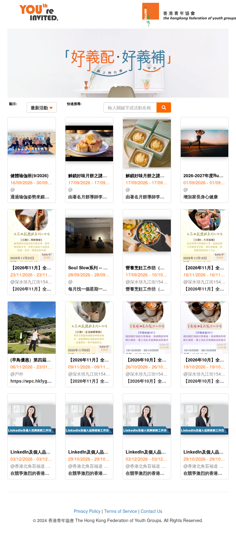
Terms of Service (120, 511)
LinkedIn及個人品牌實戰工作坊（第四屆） (51, 452)
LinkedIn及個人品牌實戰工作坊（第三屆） (109, 452)
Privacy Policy (87, 511)
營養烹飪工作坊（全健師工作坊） (158, 267)
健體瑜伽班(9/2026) (29, 175)
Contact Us (151, 511)
